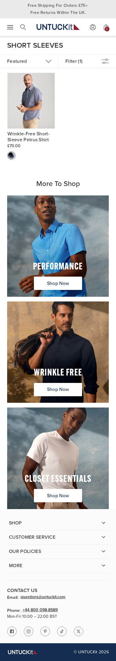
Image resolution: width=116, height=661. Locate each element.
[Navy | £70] (11, 155)
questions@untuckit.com (43, 597)
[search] (23, 27)
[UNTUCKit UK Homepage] (58, 27)
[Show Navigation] (10, 27)
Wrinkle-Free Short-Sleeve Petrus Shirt (28, 137)
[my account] (92, 27)
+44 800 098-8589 (40, 610)
